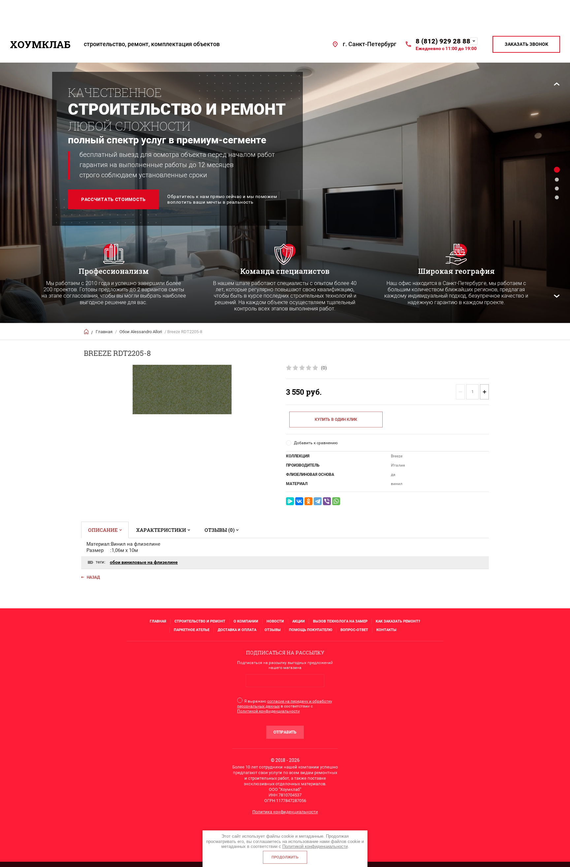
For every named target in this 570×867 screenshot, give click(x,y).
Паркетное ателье (191, 630)
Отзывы (273, 630)
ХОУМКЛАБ (40, 44)
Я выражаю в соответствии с (284, 706)
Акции (298, 621)
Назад (93, 577)
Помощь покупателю (310, 630)
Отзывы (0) (220, 530)
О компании (246, 621)
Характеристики (161, 530)
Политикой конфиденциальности (268, 711)
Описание (103, 530)
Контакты (386, 630)
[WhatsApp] (336, 501)
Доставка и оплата (237, 630)
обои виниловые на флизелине (144, 562)
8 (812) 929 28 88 (443, 41)
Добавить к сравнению (316, 443)
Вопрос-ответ (354, 630)
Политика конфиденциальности (285, 811)
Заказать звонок (526, 44)
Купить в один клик (336, 419)
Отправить (285, 732)
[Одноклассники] (308, 501)
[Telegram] (318, 501)
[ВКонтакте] (299, 501)
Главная (104, 331)
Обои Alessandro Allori (140, 331)
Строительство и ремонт (199, 621)
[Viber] (327, 501)
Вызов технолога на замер (340, 621)
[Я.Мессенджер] (290, 501)
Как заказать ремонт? (398, 621)
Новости (275, 621)
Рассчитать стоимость (113, 199)
